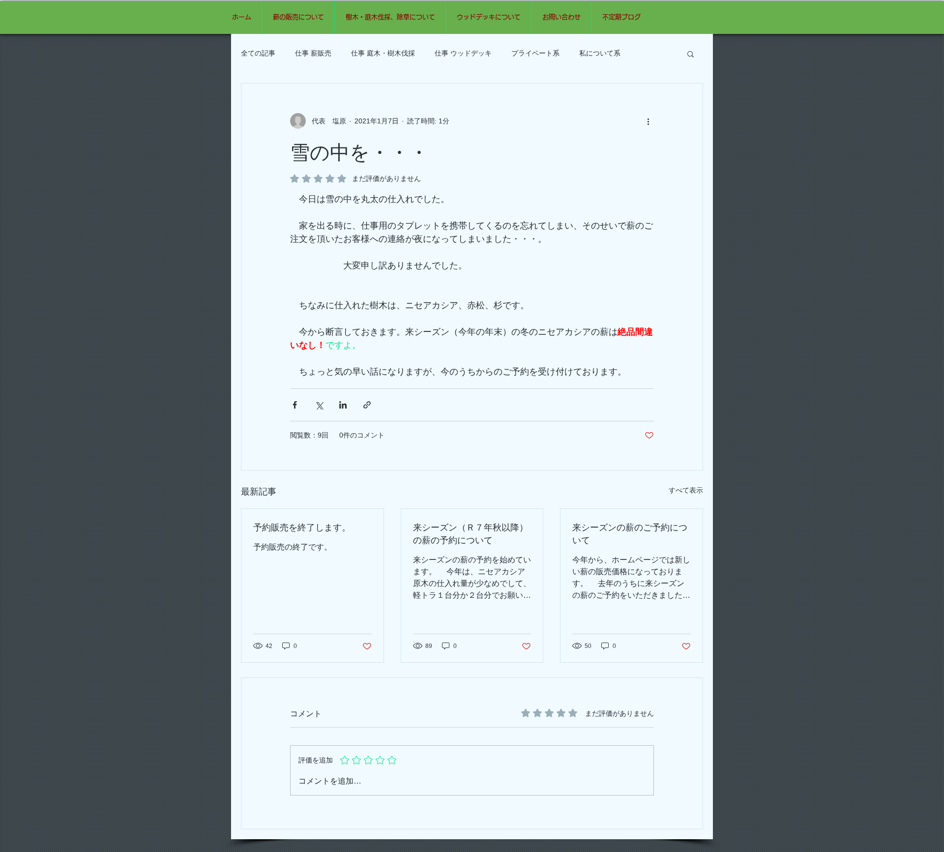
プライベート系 (535, 53)
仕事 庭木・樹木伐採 (383, 53)
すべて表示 (686, 490)
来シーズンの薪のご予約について (629, 533)
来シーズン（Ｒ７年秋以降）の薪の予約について (470, 533)
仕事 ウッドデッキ (463, 53)
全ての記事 (258, 53)
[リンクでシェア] (367, 405)
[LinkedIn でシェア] (343, 405)
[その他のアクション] (648, 121)
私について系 (599, 53)
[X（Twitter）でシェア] (319, 405)
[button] (690, 54)
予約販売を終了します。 (302, 527)
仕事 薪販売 (313, 53)
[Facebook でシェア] (294, 405)
